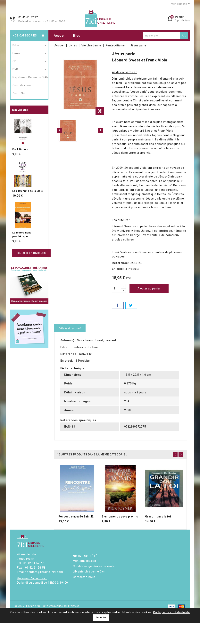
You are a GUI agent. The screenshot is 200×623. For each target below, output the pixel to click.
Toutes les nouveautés (31, 252)
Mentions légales (84, 561)
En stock (118, 269)
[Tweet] (131, 305)
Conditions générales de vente (94, 566)
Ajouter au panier (149, 288)
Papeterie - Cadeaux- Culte (29, 77)
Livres (16, 53)
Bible (15, 45)
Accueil (60, 35)
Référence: (120, 263)
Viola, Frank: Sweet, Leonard (96, 340)
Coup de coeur (22, 85)
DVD (15, 69)
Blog (76, 35)
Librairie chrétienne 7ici (89, 571)
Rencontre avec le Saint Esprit (78, 516)
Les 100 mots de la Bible (27, 190)
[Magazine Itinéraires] (29, 285)
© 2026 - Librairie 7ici (28, 606)
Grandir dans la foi (158, 516)
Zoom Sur (19, 93)
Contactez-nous (84, 577)
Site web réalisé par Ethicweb (61, 606)
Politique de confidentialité (171, 612)
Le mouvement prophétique (21, 234)
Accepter (101, 617)
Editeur (65, 347)
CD (14, 61)
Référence (68, 354)
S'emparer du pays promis (120, 516)
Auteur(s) (67, 340)
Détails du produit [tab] (69, 328)
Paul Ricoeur (20, 149)
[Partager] (117, 305)
